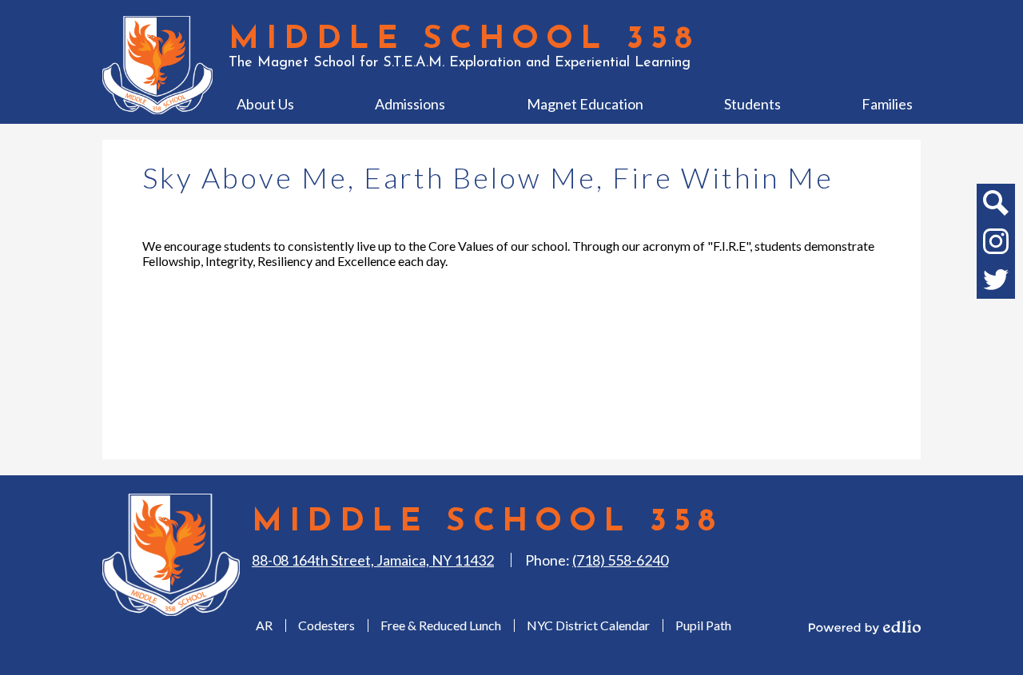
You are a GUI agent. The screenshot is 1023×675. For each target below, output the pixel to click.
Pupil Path (703, 625)
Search (996, 203)
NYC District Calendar (588, 625)
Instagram (996, 241)
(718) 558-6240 (620, 560)
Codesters (326, 625)
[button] (265, 104)
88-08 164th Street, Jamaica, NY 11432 (373, 560)
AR (264, 625)
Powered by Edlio (865, 627)
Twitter (996, 279)
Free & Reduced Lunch (440, 625)
